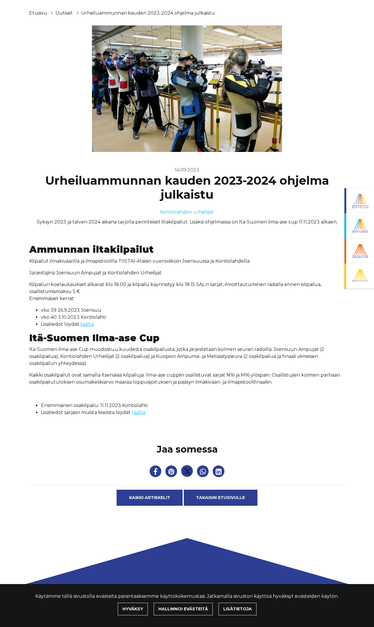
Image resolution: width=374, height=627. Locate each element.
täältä (87, 324)
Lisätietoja (237, 609)
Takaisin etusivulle (220, 497)
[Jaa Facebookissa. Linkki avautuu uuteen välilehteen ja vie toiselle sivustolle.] (156, 472)
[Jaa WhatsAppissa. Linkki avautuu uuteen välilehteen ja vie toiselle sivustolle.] (203, 472)
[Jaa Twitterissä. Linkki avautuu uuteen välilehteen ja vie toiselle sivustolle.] (187, 472)
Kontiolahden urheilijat (187, 212)
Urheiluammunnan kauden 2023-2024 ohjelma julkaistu (148, 13)
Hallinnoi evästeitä (183, 609)
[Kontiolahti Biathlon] (359, 200)
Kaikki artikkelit (149, 497)
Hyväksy (132, 609)
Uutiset (65, 13)
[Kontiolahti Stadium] (359, 276)
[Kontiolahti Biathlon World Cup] (359, 225)
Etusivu (38, 13)
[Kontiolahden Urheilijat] (359, 251)
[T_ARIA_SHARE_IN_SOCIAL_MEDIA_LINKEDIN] (218, 472)
